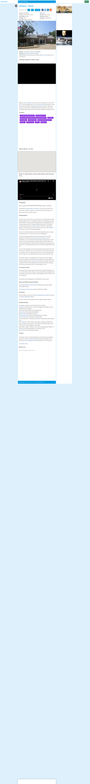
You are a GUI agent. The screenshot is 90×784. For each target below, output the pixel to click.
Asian (45, 260)
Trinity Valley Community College (31, 53)
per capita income (34, 307)
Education (22, 122)
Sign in (86, 1)
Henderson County (43, 55)
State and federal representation (44, 120)
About (21, 593)
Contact (34, 593)
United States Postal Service (27, 354)
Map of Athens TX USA (40, 115)
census (20, 104)
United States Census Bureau (32, 223)
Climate (37, 122)
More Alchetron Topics (23, 427)
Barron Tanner (22, 395)
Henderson (29, 102)
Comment (37, 10)
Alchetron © (40, 593)
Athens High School (26, 361)
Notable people (30, 122)
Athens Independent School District (41, 360)
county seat (42, 104)
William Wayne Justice (24, 380)
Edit (29, 10)
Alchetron (4, 2)
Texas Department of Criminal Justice (29, 350)
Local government (32, 120)
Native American (36, 260)
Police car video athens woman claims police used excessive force (33, 117)
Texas (43, 13)
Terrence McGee (22, 382)
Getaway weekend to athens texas (27, 115)
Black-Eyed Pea (34, 106)
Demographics (23, 120)
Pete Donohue (22, 377)
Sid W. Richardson (23, 387)
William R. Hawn (22, 378)
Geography (50, 117)
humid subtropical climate (30, 424)
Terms (27, 593)
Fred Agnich (21, 372)
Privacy (30, 593)
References (43, 122)
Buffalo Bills (39, 382)
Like (32, 10)
